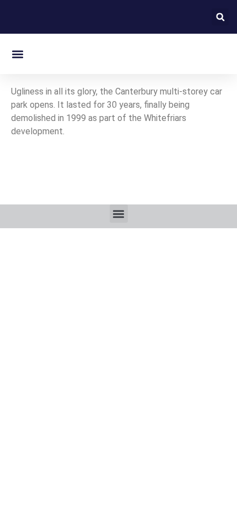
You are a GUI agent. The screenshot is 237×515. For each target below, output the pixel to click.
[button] (220, 16)
